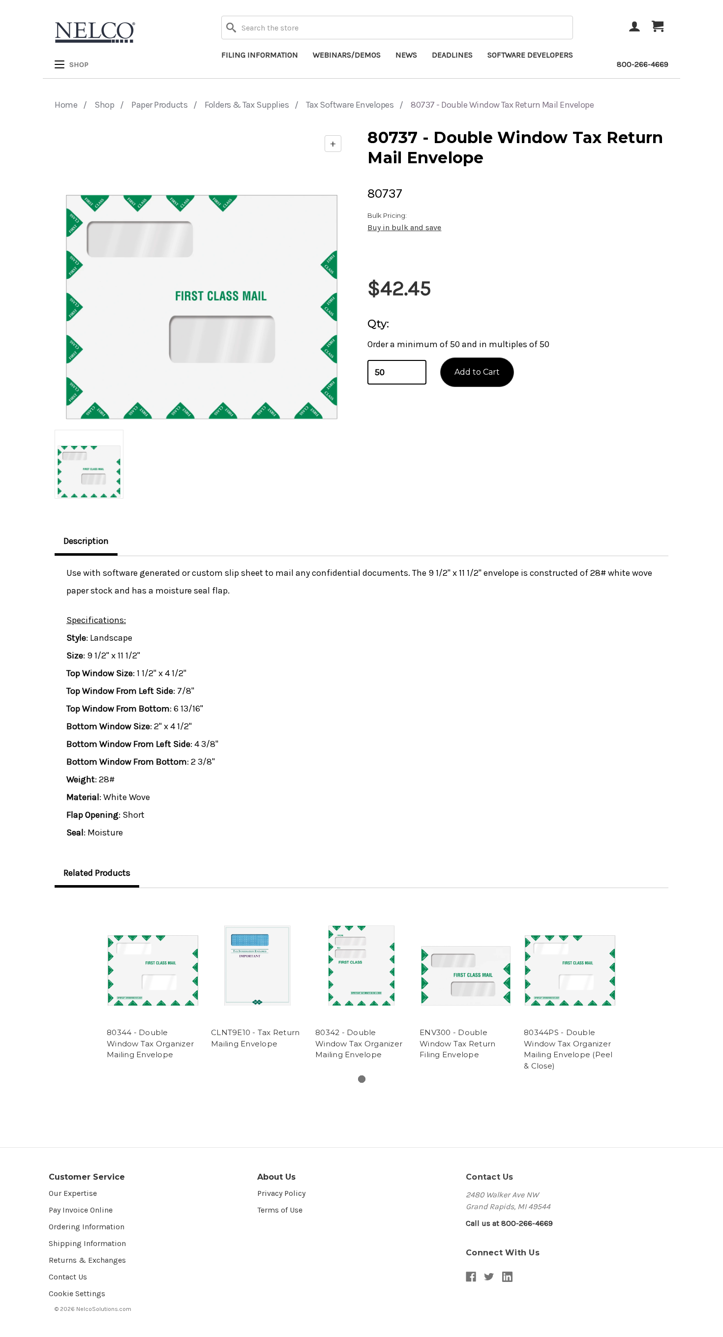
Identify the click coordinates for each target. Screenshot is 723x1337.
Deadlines (452, 54)
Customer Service (87, 1177)
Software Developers (530, 54)
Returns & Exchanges (87, 1260)
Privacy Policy (281, 1193)
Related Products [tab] (96, 872)
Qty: (378, 323)
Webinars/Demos (347, 54)
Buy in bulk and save (404, 227)
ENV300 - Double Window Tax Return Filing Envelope (457, 1043)
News (406, 54)
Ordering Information (86, 1226)
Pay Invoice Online (81, 1210)
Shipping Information (87, 1243)
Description (86, 540)
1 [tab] (361, 1079)
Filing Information (259, 54)
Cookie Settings (77, 1293)
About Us (276, 1177)
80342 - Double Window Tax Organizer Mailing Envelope (358, 1043)
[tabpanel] (153, 981)
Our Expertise (73, 1193)
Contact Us (68, 1276)
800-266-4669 (642, 64)
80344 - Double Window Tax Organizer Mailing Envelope (150, 1043)
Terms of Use (279, 1210)
